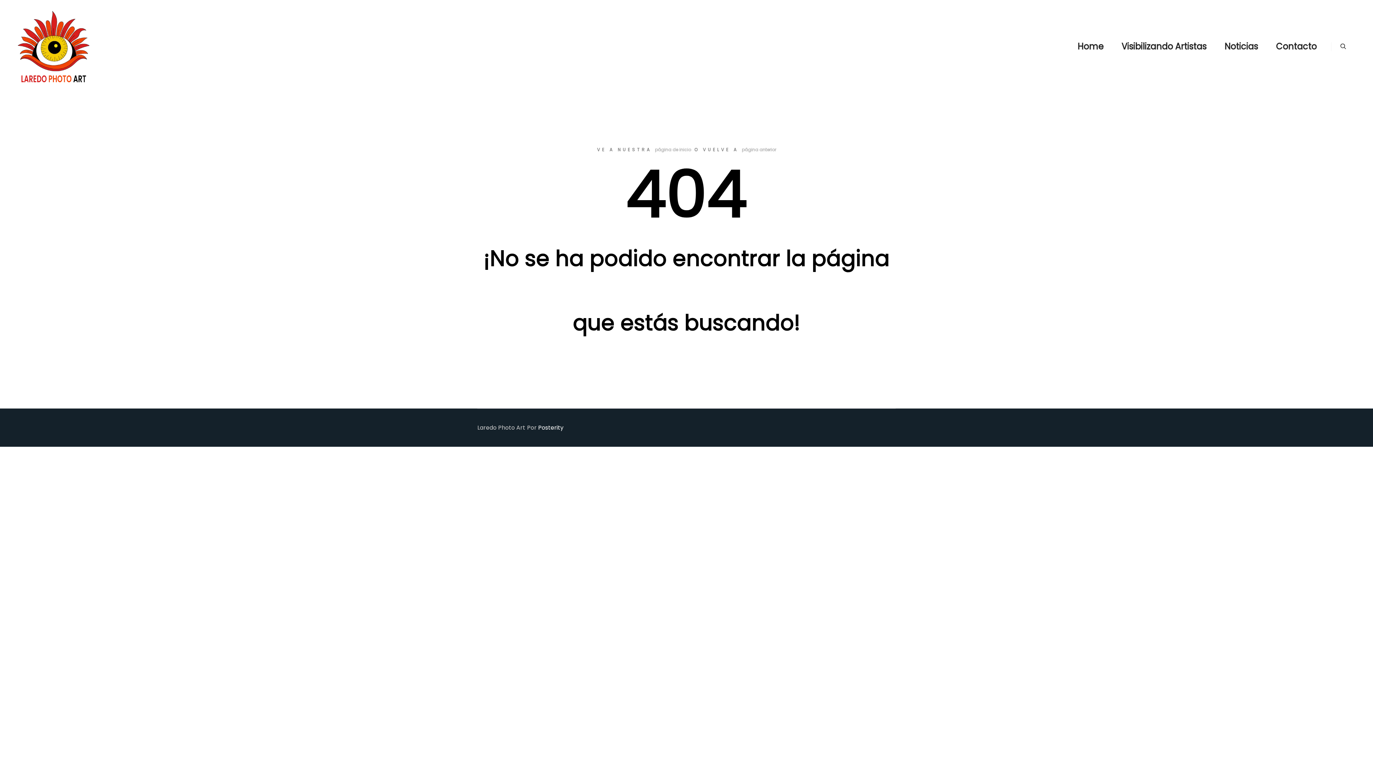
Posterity (551, 428)
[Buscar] (1343, 46)
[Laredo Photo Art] (53, 46)
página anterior (759, 150)
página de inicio (673, 150)
